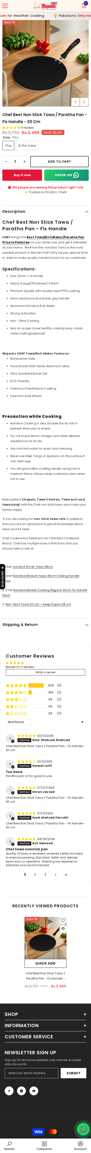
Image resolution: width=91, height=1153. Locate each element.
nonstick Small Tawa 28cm (33, 567)
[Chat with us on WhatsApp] (83, 1129)
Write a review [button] (45, 672)
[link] (9, 1145)
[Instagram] (21, 1090)
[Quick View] (63, 928)
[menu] (5, 6)
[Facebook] (9, 1090)
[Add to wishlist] (63, 920)
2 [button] (35, 874)
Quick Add (45, 963)
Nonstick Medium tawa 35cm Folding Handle (46, 576)
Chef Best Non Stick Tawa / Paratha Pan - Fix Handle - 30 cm (45, 976)
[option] (45, 63)
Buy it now (22, 175)
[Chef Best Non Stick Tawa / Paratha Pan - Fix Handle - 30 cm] (45, 938)
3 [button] (45, 874)
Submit (73, 1073)
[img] (27, 736)
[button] (75, 102)
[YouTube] (33, 1090)
